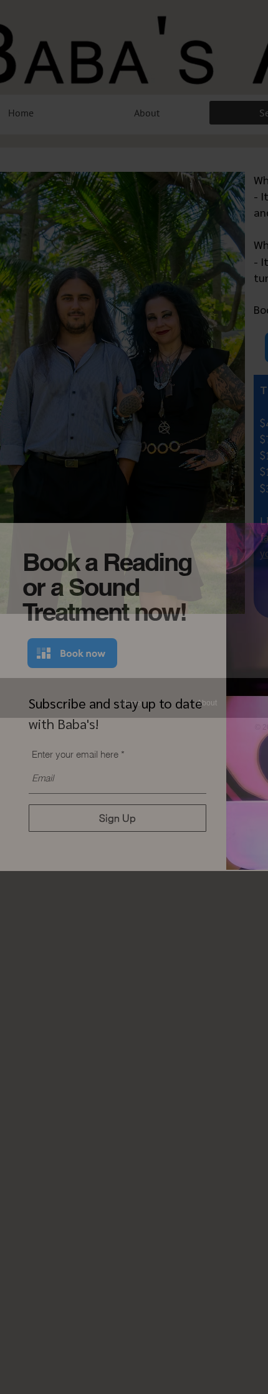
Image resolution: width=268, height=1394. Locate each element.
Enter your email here (75, 754)
